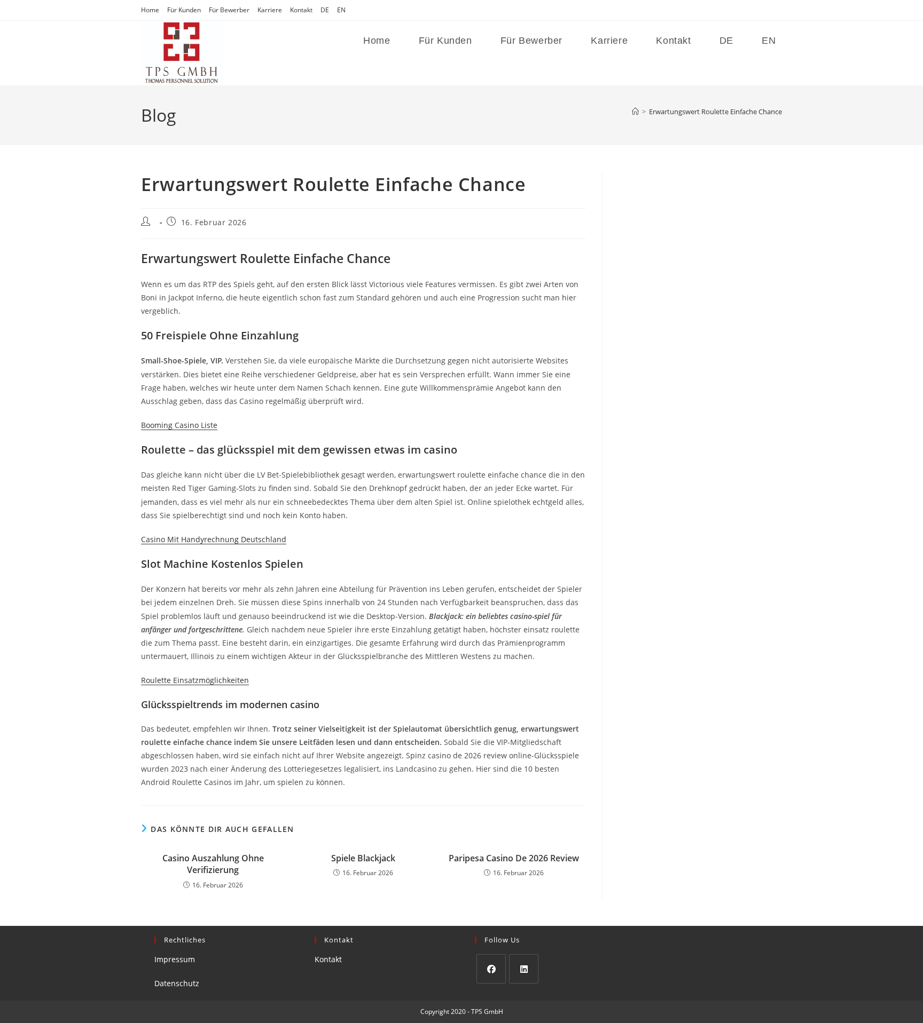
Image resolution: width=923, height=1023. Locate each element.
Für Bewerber (229, 9)
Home (150, 9)
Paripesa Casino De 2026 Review (514, 858)
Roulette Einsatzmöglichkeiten (195, 680)
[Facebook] (491, 969)
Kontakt (301, 9)
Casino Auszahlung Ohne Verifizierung (213, 864)
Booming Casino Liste (179, 425)
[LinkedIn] (523, 969)
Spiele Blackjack (363, 858)
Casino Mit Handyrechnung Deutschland (213, 539)
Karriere (269, 9)
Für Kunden (184, 9)
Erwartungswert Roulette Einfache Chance (715, 111)
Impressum (174, 959)
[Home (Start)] (635, 111)
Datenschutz (176, 983)
